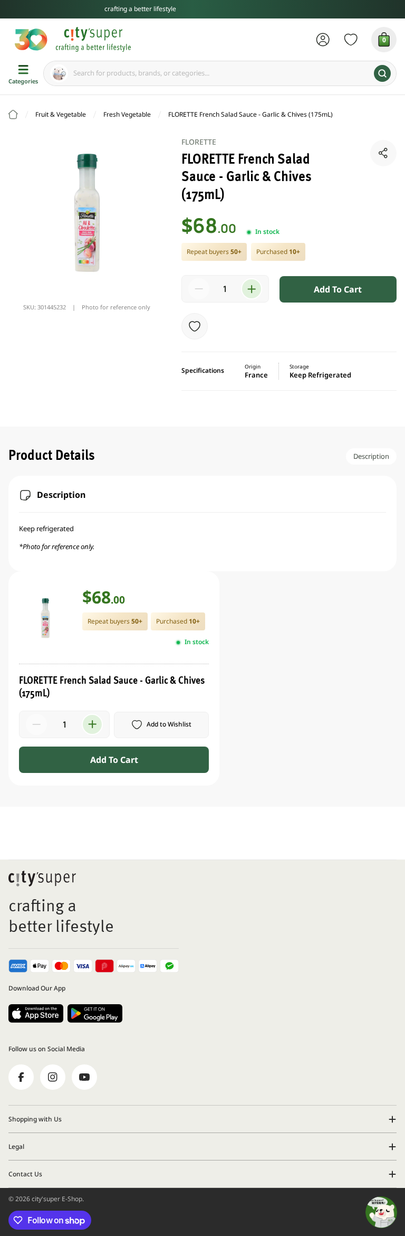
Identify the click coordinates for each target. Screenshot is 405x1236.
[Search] (382, 73)
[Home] (13, 114)
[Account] (323, 39)
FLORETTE (199, 142)
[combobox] (220, 73)
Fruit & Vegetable (60, 114)
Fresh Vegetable (127, 114)
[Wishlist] (351, 39)
